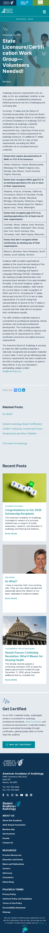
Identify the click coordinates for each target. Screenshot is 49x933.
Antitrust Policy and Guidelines (17, 899)
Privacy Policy (9, 894)
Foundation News (14, 506)
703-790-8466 (12, 787)
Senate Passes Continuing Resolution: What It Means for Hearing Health (24, 656)
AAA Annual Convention (14, 825)
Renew (30, 19)
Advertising (8, 882)
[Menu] (44, 12)
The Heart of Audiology (17, 443)
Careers (6, 868)
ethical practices (33, 721)
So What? (8, 414)
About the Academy (12, 820)
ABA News (10, 577)
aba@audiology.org (12, 371)
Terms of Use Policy (12, 903)
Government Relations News (20, 649)
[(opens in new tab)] (12, 806)
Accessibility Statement (14, 907)
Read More (11, 534)
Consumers (8, 877)
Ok (25, 929)
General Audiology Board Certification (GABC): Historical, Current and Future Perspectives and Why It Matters (22, 429)
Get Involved (21, 19)
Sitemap (6, 912)
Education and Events (13, 859)
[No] (46, 924)
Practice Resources (12, 855)
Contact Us (8, 842)
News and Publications (13, 864)
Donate (6, 838)
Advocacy (7, 873)
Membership (9, 829)
